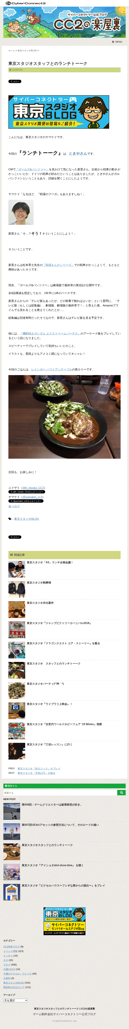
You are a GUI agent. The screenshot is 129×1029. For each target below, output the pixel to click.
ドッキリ (8, 955)
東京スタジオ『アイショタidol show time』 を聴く (53, 865)
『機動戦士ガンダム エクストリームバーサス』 (50, 333)
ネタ (5, 960)
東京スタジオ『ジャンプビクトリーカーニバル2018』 (59, 623)
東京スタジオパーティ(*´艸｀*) (45, 683)
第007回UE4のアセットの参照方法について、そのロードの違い (60, 824)
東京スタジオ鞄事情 (39, 582)
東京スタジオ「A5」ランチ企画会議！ (50, 562)
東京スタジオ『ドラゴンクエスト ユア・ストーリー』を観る (63, 643)
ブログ (6, 964)
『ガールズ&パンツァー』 (32, 169)
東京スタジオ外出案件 (40, 602)
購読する (12, 785)
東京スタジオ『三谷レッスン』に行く (50, 744)
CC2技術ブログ (11, 946)
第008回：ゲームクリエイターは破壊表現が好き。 (52, 804)
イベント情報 (10, 951)
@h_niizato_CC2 (33, 487)
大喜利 (6, 978)
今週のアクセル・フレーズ (17, 973)
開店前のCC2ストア (14, 987)
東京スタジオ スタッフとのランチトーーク (54, 663)
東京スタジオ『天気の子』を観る (36, 773)
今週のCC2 (9, 969)
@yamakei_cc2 (32, 497)
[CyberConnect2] (25, 3)
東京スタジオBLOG (26, 519)
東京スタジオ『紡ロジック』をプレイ (39, 768)
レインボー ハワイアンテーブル (51, 369)
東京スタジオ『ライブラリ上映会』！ (50, 704)
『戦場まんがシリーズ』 (58, 265)
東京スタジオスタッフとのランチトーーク (47, 845)
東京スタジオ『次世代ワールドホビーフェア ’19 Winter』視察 (64, 724)
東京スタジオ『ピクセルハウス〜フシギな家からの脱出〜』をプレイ (63, 885)
